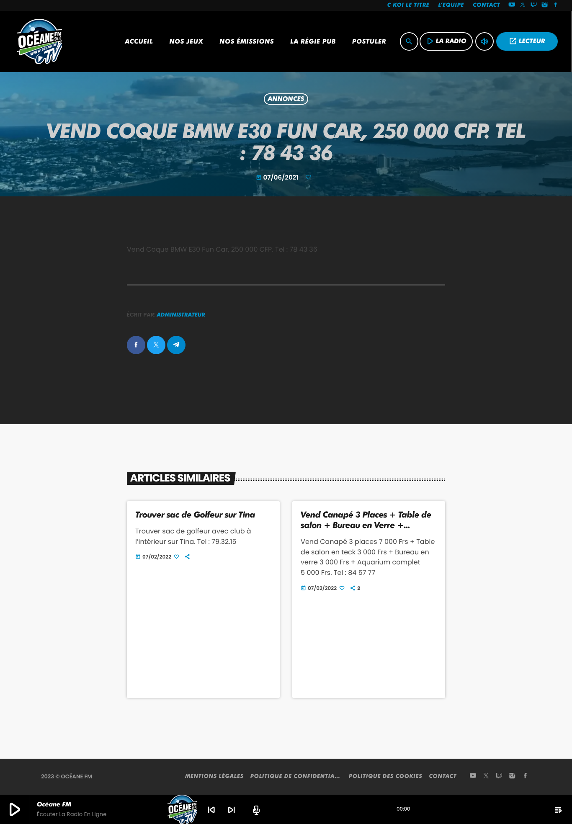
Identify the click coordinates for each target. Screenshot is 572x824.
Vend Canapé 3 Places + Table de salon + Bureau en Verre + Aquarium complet (366, 525)
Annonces (286, 99)
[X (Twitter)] (523, 5)
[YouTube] (511, 5)
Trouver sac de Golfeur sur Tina (195, 515)
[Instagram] (544, 5)
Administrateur (181, 315)
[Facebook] (555, 5)
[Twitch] (534, 5)
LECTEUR (527, 41)
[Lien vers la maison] (39, 41)
